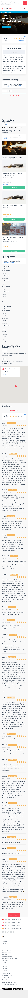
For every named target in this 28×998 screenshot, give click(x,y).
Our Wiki (4, 968)
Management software (9, 982)
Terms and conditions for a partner (10, 958)
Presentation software (9, 980)
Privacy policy (5, 960)
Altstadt (5, 15)
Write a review (20, 40)
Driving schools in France (12, 922)
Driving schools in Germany (13, 919)
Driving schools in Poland (12, 925)
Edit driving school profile (12, 86)
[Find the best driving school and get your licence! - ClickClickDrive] (7, 8)
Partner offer (6, 973)
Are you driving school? (6, 12)
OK (25, 3)
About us (4, 941)
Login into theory (14, 95)
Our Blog (4, 966)
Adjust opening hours (9, 262)
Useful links (5, 971)
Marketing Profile (7, 975)
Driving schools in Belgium (13, 928)
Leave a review (14, 915)
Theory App (5, 977)
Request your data (6, 952)
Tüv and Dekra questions (9, 984)
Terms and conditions (7, 956)
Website (4, 374)
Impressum (4, 954)
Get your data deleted (7, 950)
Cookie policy (10, 4)
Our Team (5, 943)
